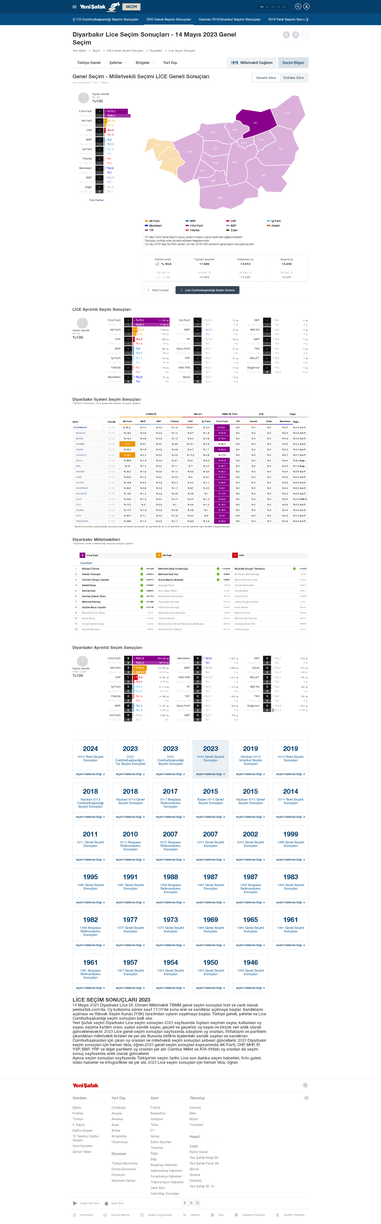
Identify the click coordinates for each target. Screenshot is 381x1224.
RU (284, 7)
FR (278, 7)
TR (261, 7)
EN (267, 7)
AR (273, 7)
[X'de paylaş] (287, 34)
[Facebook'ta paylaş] (296, 34)
